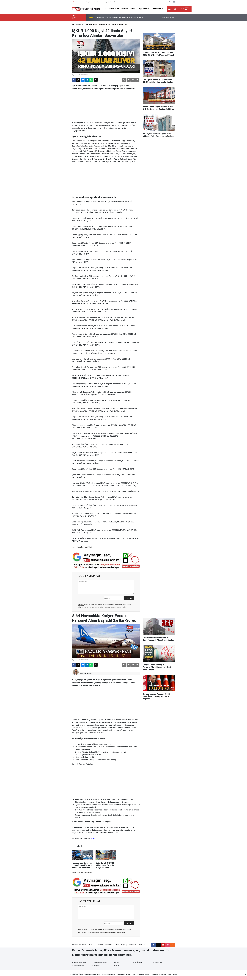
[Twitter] (78, 80)
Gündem (133, 9)
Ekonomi (125, 9)
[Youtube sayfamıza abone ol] (163, 945)
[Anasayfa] (73, 2)
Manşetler (88, 2)
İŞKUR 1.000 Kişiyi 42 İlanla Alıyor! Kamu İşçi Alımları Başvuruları (106, 24)
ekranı (93, 838)
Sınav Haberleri (79, 966)
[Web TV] (169, 2)
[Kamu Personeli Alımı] (86, 9)
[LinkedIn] (87, 80)
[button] (129, 80)
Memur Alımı (157, 9)
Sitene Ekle (113, 2)
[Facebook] (74, 80)
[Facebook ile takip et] (153, 945)
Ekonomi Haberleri (100, 962)
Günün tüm (168, 17)
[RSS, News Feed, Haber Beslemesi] (172, 945)
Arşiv (106, 2)
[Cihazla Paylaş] (96, 80)
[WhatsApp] (91, 80)
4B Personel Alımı (111, 9)
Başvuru (96, 966)
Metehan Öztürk (86, 674)
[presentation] (79, 17)
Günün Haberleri (97, 2)
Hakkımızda (80, 2)
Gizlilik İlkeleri (132, 945)
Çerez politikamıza (166, 974)
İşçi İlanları (144, 9)
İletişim (123, 945)
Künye (117, 945)
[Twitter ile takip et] (158, 945)
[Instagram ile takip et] (167, 945)
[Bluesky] (83, 80)
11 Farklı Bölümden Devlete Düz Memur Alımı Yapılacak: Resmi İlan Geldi (121, 17)
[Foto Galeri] (174, 2)
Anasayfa (100, 945)
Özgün (116, 966)
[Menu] (169, 9)
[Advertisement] (106, 105)
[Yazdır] (124, 80)
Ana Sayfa (77, 24)
